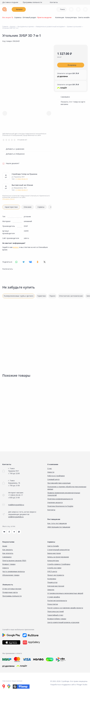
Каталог (19, 9)
